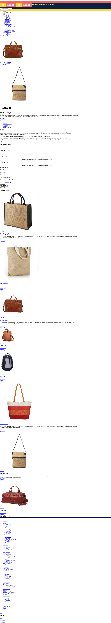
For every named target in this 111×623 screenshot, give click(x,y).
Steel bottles (7, 541)
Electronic (7, 553)
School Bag (3, 376)
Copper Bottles (8, 537)
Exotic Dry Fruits (8, 549)
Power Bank (7, 581)
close (1, 613)
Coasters (7, 555)
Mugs (6, 559)
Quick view (2, 241)
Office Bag (7, 600)
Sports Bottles (8, 542)
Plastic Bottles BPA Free (10, 544)
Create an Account (4, 622)
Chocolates (7, 547)
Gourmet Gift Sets (9, 585)
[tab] (40, 123)
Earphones (7, 571)
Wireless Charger (8, 579)
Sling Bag (7, 599)
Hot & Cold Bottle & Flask (10, 539)
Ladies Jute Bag (4, 424)
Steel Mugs (7, 561)
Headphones (7, 572)
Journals (6, 567)
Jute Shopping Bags (5, 234)
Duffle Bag (7, 531)
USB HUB (7, 582)
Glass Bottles (7, 538)
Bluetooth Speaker (9, 569)
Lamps (6, 575)
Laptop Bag (7, 533)
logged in (7, 182)
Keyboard (7, 574)
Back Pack (7, 526)
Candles (6, 548)
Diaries (6, 564)
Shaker (6, 601)
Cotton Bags (7, 529)
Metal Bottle (7, 540)
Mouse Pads (7, 557)
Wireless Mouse (8, 562)
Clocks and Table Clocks (10, 556)
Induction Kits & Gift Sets (10, 586)
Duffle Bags (3, 510)
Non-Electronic (8, 554)
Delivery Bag (8, 530)
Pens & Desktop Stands (10, 560)
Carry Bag (7, 527)
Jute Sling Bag (3, 103)
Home (1, 35)
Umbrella (7, 598)
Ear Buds (7, 570)
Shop (4, 35)
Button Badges (8, 524)
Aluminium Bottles (9, 535)
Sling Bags (3, 345)
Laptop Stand (8, 62)
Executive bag (8, 532)
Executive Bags (3, 62)
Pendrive (7, 578)
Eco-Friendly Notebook (10, 565)
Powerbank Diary (8, 63)
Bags (6, 35)
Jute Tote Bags (4, 283)
